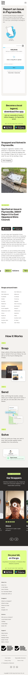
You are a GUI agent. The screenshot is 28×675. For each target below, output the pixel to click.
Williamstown (17, 310)
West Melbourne (5, 294)
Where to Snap (5, 605)
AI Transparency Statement (7, 663)
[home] (3, 3)
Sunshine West (4, 320)
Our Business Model (6, 591)
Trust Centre (8, 658)
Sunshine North (17, 318)
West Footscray (17, 303)
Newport (16, 308)
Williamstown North (5, 310)
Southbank (3, 296)
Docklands (16, 296)
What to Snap (4, 603)
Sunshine (3, 318)
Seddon (3, 299)
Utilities (3, 621)
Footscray (16, 299)
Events (3, 607)
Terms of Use (20, 660)
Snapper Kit (4, 609)
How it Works (4, 589)
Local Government (6, 619)
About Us (3, 585)
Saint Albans (17, 322)
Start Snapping (7, 160)
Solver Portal (4, 639)
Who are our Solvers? (7, 617)
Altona (2, 313)
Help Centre (4, 633)
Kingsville (16, 301)
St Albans (16, 320)
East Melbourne (17, 291)
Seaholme (16, 313)
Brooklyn (3, 301)
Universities (4, 623)
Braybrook (3, 315)
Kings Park (3, 322)
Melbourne (3, 291)
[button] (25, 2)
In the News (4, 587)
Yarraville (3, 306)
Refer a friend (5, 642)
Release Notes (5, 637)
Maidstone (3, 303)
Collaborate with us (6, 593)
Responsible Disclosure (20, 658)
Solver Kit (3, 626)
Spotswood (16, 306)
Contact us (4, 635)
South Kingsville (4, 308)
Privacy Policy (8, 660)
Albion (15, 315)
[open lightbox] (15, 505)
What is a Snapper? (6, 601)
